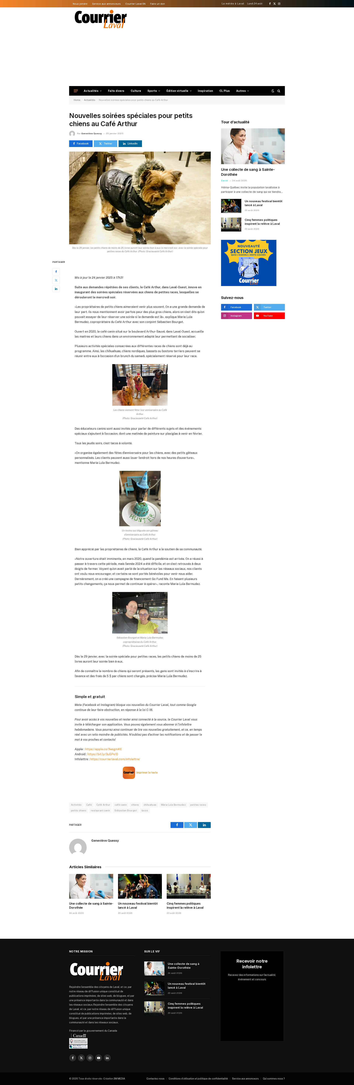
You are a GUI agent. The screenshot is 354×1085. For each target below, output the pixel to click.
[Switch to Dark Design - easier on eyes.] (273, 90)
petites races (198, 804)
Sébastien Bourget (125, 810)
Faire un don (157, 3)
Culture (136, 90)
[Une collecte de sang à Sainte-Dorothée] (91, 886)
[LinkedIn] (56, 288)
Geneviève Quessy (91, 133)
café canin (121, 804)
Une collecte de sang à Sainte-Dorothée (91, 905)
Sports (152, 90)
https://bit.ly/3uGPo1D (102, 754)
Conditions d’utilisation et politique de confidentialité (198, 1078)
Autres (241, 90)
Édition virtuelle (177, 90)
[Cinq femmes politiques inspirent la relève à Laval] (189, 886)
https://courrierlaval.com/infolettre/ (115, 759)
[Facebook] (56, 271)
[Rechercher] (278, 91)
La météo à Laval (233, 3)
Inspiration (205, 90)
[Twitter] (56, 280)
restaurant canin (100, 810)
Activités (76, 804)
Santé (224, 180)
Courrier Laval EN (135, 3)
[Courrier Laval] (101, 19)
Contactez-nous (155, 1078)
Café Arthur (103, 804)
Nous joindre (80, 3)
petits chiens (78, 810)
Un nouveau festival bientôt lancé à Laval (138, 905)
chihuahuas (150, 804)
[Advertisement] (177, 58)
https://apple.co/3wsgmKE (103, 749)
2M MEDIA (119, 1078)
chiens (135, 804)
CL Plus (224, 90)
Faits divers (116, 90)
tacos (144, 810)
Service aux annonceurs (106, 3)
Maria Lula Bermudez (173, 804)
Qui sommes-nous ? (274, 1078)
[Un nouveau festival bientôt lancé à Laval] (140, 886)
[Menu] (76, 91)
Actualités (91, 90)
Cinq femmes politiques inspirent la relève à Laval (185, 905)
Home (77, 100)
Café (89, 804)
